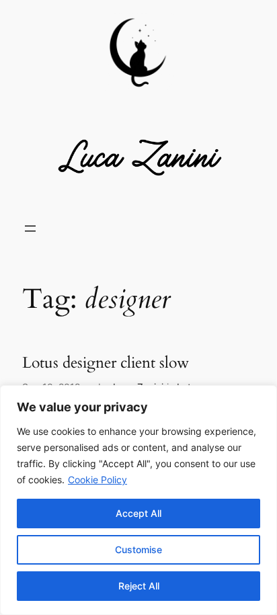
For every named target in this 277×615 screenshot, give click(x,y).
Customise (138, 549)
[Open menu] (30, 228)
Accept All (138, 513)
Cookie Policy (97, 479)
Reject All (138, 585)
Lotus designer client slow (105, 363)
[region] (138, 500)
